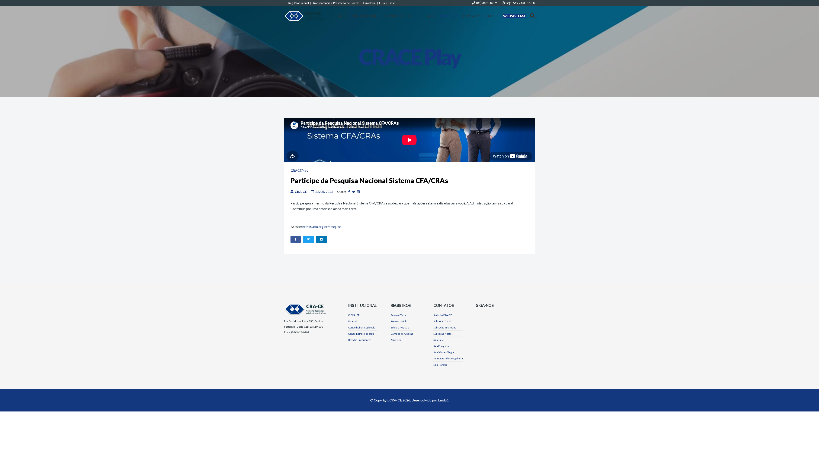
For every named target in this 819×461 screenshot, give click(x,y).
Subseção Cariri (442, 321)
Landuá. (443, 400)
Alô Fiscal (396, 339)
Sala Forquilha (441, 346)
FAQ (489, 16)
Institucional (365, 16)
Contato (470, 16)
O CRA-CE (354, 315)
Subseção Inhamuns (444, 327)
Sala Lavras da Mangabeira (448, 358)
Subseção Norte (442, 333)
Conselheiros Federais (361, 333)
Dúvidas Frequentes (359, 339)
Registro (425, 16)
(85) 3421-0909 (486, 3)
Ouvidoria (369, 3)
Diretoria (353, 321)
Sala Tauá (438, 339)
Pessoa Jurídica (399, 321)
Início (343, 16)
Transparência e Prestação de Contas (335, 3)
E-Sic (382, 3)
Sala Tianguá (440, 364)
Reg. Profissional (298, 3)
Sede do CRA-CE (442, 315)
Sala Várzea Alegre (443, 352)
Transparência (397, 16)
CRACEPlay (299, 170)
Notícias (448, 16)
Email (392, 3)
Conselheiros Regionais (361, 327)
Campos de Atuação (402, 333)
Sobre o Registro (400, 327)
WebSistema (514, 16)
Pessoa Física (398, 315)
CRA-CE (395, 400)
